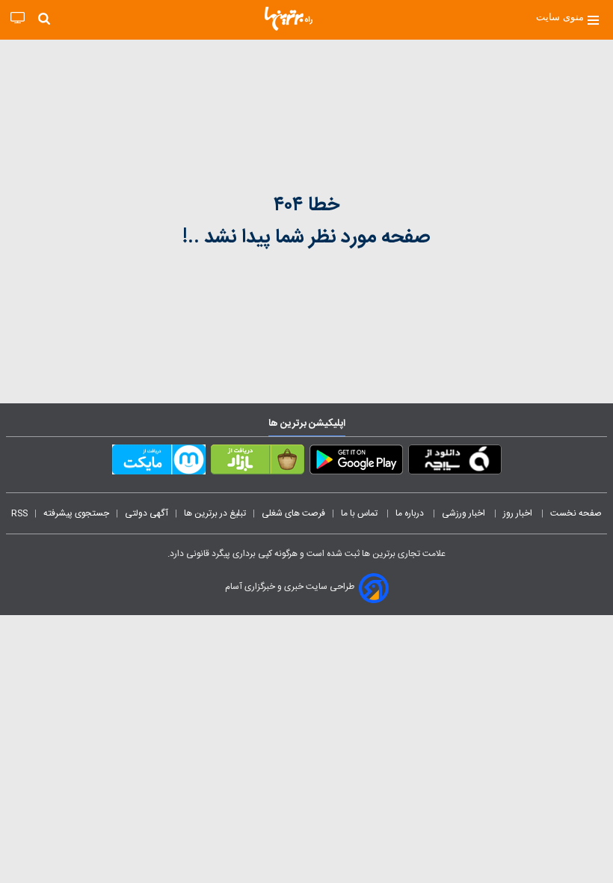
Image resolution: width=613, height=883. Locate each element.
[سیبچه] (455, 462)
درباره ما (410, 513)
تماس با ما (360, 513)
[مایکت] (159, 462)
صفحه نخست (576, 513)
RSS (19, 513)
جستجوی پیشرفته (76, 513)
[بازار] (257, 462)
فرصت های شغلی (293, 513)
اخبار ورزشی (464, 513)
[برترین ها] (288, 19)
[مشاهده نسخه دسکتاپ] (17, 18)
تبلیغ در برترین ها (215, 513)
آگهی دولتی (146, 513)
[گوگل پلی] (356, 462)
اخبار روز (519, 513)
